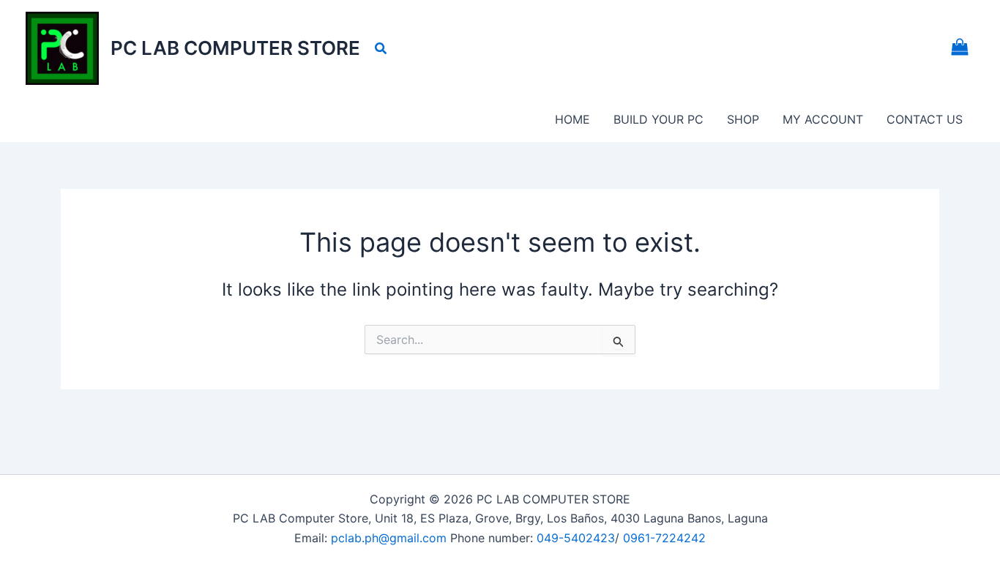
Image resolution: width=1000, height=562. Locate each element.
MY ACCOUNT (823, 119)
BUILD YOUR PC (658, 119)
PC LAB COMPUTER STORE (235, 48)
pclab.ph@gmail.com (390, 538)
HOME (572, 119)
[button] (381, 49)
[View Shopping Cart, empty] (959, 49)
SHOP (743, 119)
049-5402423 (576, 538)
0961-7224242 (664, 538)
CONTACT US (925, 119)
